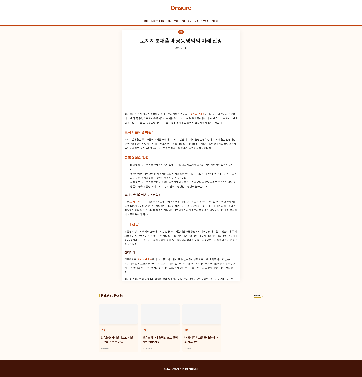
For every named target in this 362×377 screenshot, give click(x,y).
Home (145, 21)
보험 (183, 21)
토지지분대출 (197, 113)
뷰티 (169, 21)
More (216, 21)
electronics (157, 21)
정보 (190, 21)
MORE (257, 295)
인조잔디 (205, 21)
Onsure (181, 8)
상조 (196, 21)
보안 (176, 21)
